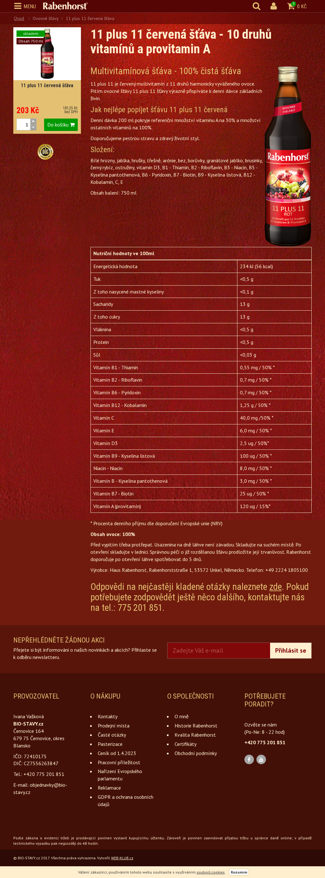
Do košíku (58, 124)
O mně (182, 716)
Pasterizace (110, 744)
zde (275, 586)
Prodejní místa (113, 725)
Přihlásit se (290, 650)
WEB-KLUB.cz (122, 857)
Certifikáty (185, 744)
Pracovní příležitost (119, 762)
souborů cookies (210, 872)
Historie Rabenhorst (196, 725)
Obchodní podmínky (196, 753)
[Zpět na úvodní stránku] (68, 6)
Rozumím (239, 872)
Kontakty (107, 716)
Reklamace (109, 787)
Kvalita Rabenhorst (195, 735)
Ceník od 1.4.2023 (117, 753)
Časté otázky (112, 735)
